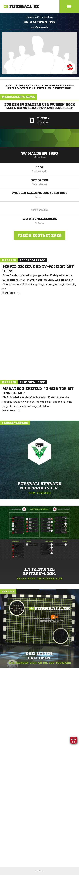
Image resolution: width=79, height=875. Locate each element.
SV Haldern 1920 (39, 153)
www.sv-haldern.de (39, 218)
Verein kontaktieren (39, 235)
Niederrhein (47, 17)
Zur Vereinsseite (39, 27)
